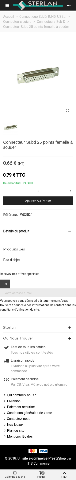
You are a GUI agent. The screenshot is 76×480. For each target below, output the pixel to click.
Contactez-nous (18, 419)
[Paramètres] (69, 5)
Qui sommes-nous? (21, 395)
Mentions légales (20, 436)
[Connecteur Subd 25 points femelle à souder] (67, 110)
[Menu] (7, 5)
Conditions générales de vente (29, 413)
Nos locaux (15, 425)
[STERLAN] (38, 5)
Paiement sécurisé (21, 407)
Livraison (13, 401)
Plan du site (15, 431)
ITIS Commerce (38, 463)
